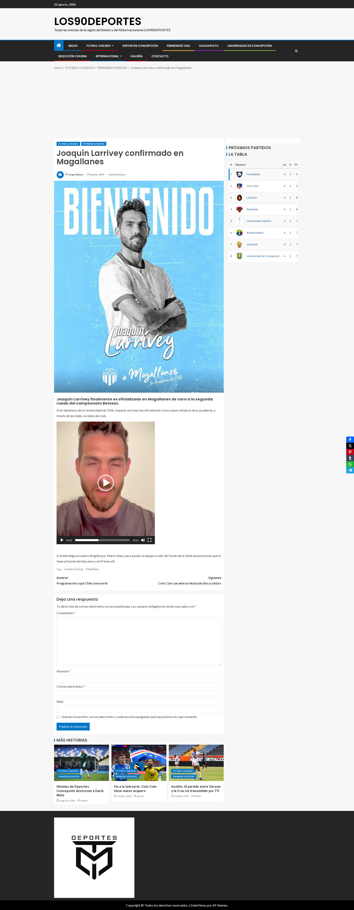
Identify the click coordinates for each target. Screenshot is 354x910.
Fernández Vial (178, 46)
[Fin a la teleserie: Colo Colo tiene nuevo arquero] (138, 763)
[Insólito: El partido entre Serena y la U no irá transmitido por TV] (196, 763)
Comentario (66, 613)
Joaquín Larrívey (73, 569)
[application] (106, 483)
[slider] (102, 540)
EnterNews (198, 905)
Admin (84, 800)
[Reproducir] (62, 540)
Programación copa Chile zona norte (82, 580)
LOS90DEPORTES (97, 21)
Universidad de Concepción (249, 46)
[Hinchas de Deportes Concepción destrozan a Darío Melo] (81, 763)
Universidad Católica (259, 221)
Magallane (92, 569)
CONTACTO (160, 56)
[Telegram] (350, 470)
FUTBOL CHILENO (98, 46)
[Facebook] (350, 440)
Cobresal (252, 244)
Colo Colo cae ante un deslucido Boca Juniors (189, 580)
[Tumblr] (350, 458)
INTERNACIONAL (107, 56)
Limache (252, 197)
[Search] (296, 51)
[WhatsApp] (350, 464)
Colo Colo (252, 185)
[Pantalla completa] (150, 540)
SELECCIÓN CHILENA (72, 56)
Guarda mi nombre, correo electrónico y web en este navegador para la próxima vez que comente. (129, 717)
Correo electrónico (71, 686)
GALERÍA (136, 56)
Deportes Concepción (140, 46)
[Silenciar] (143, 540)
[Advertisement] (177, 103)
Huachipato (209, 46)
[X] (350, 446)
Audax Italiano (255, 232)
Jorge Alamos (76, 174)
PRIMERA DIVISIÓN (93, 144)
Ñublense (252, 209)
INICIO (73, 46)
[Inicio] (59, 45)
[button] (106, 483)
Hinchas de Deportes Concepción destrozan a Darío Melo (80, 791)
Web (60, 701)
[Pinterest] (350, 452)
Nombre (64, 671)
